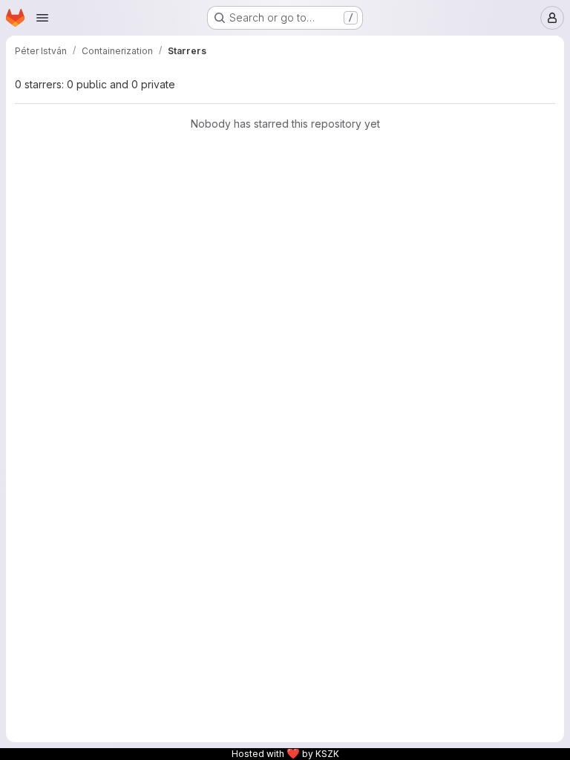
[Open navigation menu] (42, 18)
